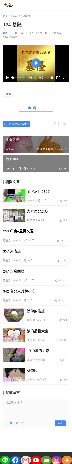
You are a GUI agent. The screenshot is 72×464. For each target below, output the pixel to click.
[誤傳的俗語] (14, 315)
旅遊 (8, 94)
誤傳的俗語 (36, 311)
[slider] (17, 78)
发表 (60, 423)
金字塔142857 (38, 191)
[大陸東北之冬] (14, 215)
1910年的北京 (38, 350)
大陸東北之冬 (37, 211)
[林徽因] (14, 374)
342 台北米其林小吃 (19, 291)
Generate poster (18, 124)
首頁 (5, 16)
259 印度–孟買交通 (18, 230)
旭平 (6, 33)
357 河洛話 (12, 251)
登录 (8, 423)
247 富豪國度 (13, 271)
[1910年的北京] (14, 355)
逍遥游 (57, 33)
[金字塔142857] (14, 195)
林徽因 (32, 370)
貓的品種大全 (37, 330)
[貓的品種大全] (14, 335)
